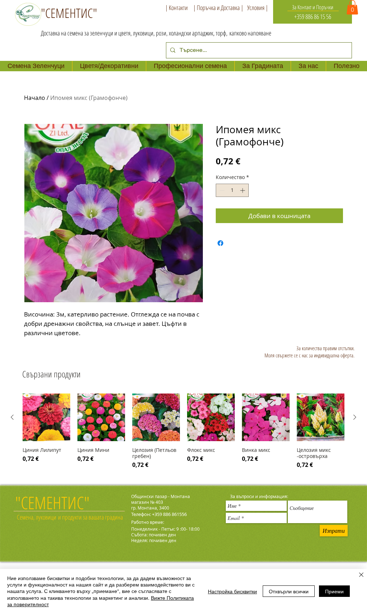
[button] (352, 7)
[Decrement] (221, 190)
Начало (34, 98)
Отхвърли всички (289, 591)
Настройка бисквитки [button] (232, 591)
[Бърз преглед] (46, 417)
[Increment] (243, 190)
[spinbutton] (232, 190)
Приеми (334, 591)
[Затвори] (361, 575)
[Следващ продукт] (355, 417)
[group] (183, 432)
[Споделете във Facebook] (220, 243)
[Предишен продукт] (12, 417)
